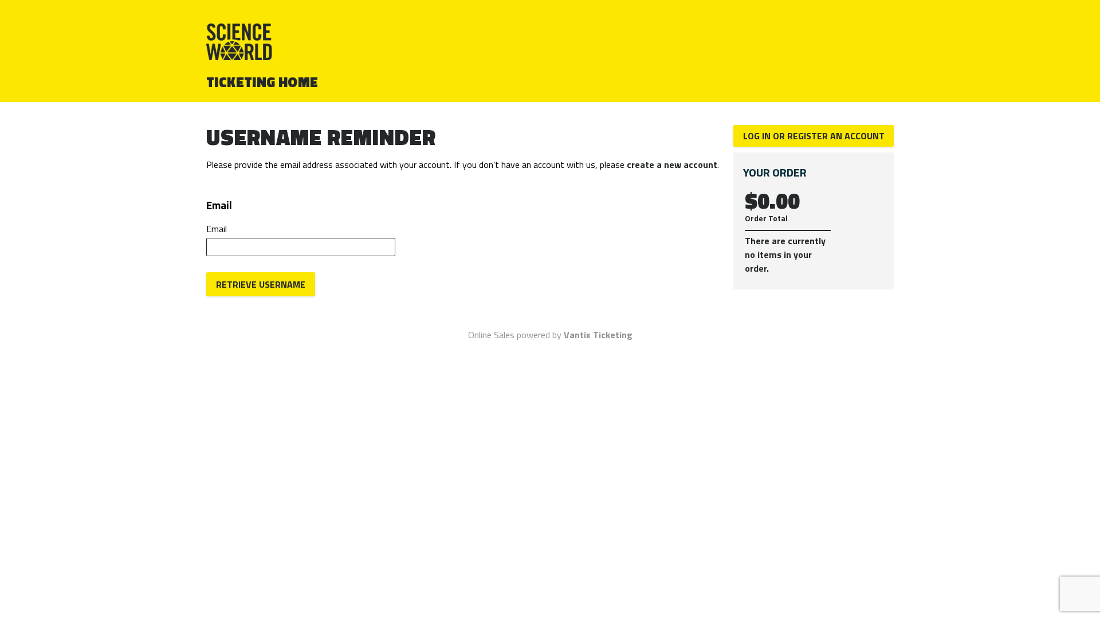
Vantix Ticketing (598, 335)
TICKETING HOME (262, 82)
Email (216, 229)
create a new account (672, 164)
